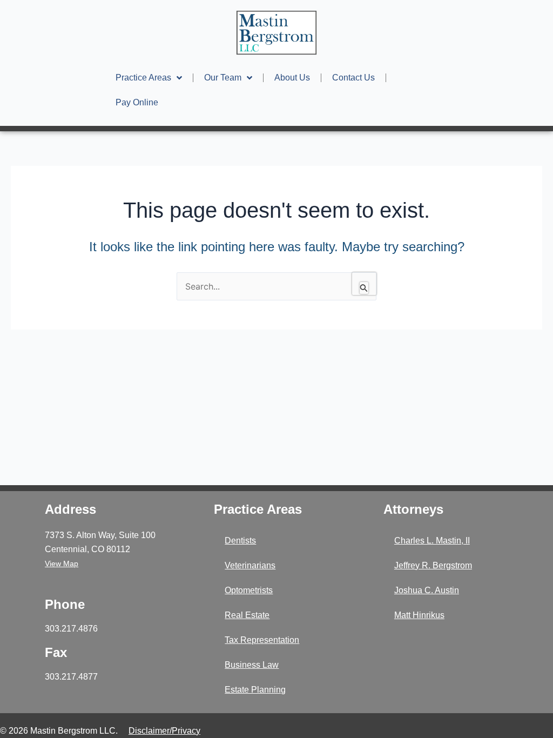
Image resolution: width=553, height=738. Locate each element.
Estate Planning (255, 689)
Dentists (240, 540)
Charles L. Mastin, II (432, 540)
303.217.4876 (71, 628)
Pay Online (137, 102)
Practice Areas (143, 77)
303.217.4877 (71, 676)
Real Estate (247, 615)
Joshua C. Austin (426, 590)
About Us (292, 77)
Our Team (222, 77)
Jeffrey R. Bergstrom (433, 565)
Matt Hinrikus (419, 615)
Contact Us (353, 77)
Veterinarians (250, 565)
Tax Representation (262, 640)
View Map (61, 563)
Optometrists (249, 590)
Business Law (252, 664)
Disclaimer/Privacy (164, 730)
